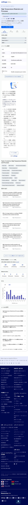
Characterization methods (16, 170)
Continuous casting (5, 170)
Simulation (13, 175)
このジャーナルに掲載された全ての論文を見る (14, 255)
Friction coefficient (5, 180)
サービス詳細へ (14, 152)
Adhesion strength (20, 185)
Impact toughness (5, 175)
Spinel (16, 177)
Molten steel (14, 180)
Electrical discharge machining (7, 182)
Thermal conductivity (13, 168)
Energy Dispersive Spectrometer (8, 185)
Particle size (18, 182)
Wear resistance (22, 180)
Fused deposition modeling (7, 177)
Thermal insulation (5, 172)
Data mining (4, 168)
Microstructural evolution (21, 165)
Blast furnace (11, 165)
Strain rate (4, 165)
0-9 (19, 363)
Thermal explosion (15, 172)
